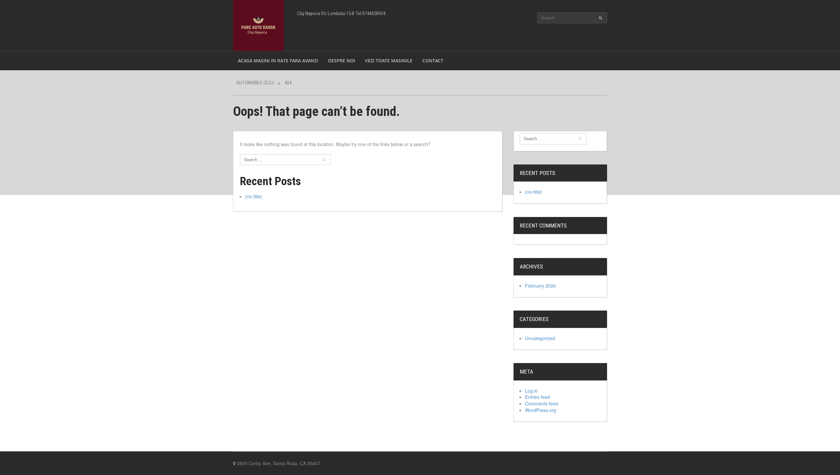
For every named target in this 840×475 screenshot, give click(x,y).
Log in (531, 390)
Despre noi (341, 60)
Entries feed (537, 397)
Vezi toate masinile (388, 60)
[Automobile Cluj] (258, 24)
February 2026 (540, 285)
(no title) (253, 196)
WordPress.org (540, 410)
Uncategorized (540, 338)
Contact (432, 60)
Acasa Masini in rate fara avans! (278, 60)
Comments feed (541, 403)
